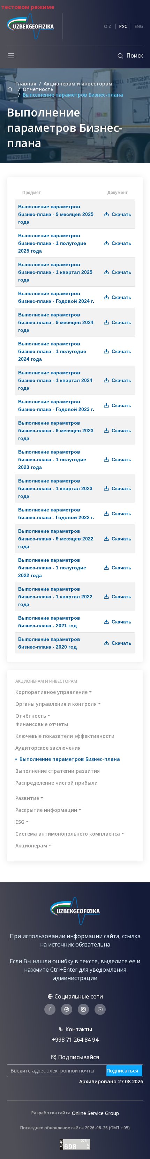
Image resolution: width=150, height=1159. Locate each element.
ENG (139, 26)
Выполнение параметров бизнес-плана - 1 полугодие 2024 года (52, 351)
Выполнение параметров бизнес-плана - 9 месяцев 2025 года (55, 214)
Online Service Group (95, 1113)
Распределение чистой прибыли (56, 782)
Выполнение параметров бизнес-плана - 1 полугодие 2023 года (52, 459)
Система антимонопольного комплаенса (67, 833)
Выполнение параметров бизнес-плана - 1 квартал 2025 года (55, 272)
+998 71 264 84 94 (75, 1040)
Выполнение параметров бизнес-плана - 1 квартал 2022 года (55, 596)
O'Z (107, 26)
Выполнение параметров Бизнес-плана (70, 759)
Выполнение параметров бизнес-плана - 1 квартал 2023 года (55, 488)
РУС (123, 26)
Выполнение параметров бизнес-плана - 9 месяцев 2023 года (55, 430)
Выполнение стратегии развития (57, 771)
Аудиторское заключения (48, 748)
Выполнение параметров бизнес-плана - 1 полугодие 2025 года (52, 243)
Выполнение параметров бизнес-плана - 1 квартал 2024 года (55, 380)
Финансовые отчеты (41, 724)
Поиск (134, 55)
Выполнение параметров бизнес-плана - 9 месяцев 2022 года (55, 538)
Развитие (27, 798)
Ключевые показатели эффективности (64, 736)
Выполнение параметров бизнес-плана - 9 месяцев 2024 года (55, 322)
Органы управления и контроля (56, 704)
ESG (19, 821)
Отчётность (38, 89)
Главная (25, 84)
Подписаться (122, 1070)
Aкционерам (31, 845)
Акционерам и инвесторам (78, 84)
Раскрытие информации (46, 810)
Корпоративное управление (51, 692)
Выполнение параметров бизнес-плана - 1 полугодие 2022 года (52, 567)
